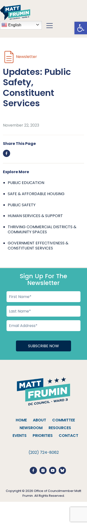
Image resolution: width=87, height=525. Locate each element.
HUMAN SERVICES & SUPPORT (35, 216)
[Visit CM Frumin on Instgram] (43, 470)
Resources (60, 428)
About (39, 420)
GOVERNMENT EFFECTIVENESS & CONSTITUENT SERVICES (38, 245)
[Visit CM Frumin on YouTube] (52, 470)
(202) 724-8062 (44, 452)
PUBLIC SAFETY (22, 205)
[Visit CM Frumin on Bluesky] (62, 470)
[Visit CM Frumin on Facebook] (33, 470)
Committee (63, 420)
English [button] (14, 25)
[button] (80, 28)
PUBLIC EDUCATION (26, 182)
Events (20, 435)
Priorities (43, 435)
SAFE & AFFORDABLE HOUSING (36, 194)
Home (21, 420)
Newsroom (31, 428)
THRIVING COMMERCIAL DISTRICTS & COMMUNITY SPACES (42, 229)
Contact (68, 435)
